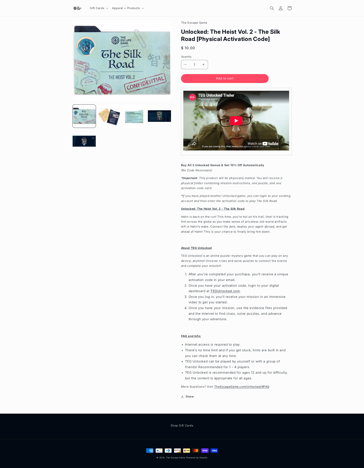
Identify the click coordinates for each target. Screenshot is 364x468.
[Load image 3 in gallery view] (134, 116)
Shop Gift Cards (182, 425)
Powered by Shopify (197, 457)
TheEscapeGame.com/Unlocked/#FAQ (241, 386)
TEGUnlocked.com (225, 291)
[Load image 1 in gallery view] (84, 116)
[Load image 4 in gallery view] (159, 116)
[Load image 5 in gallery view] (84, 141)
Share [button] (190, 396)
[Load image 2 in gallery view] (109, 116)
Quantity (186, 56)
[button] (98, 8)
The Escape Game (175, 457)
